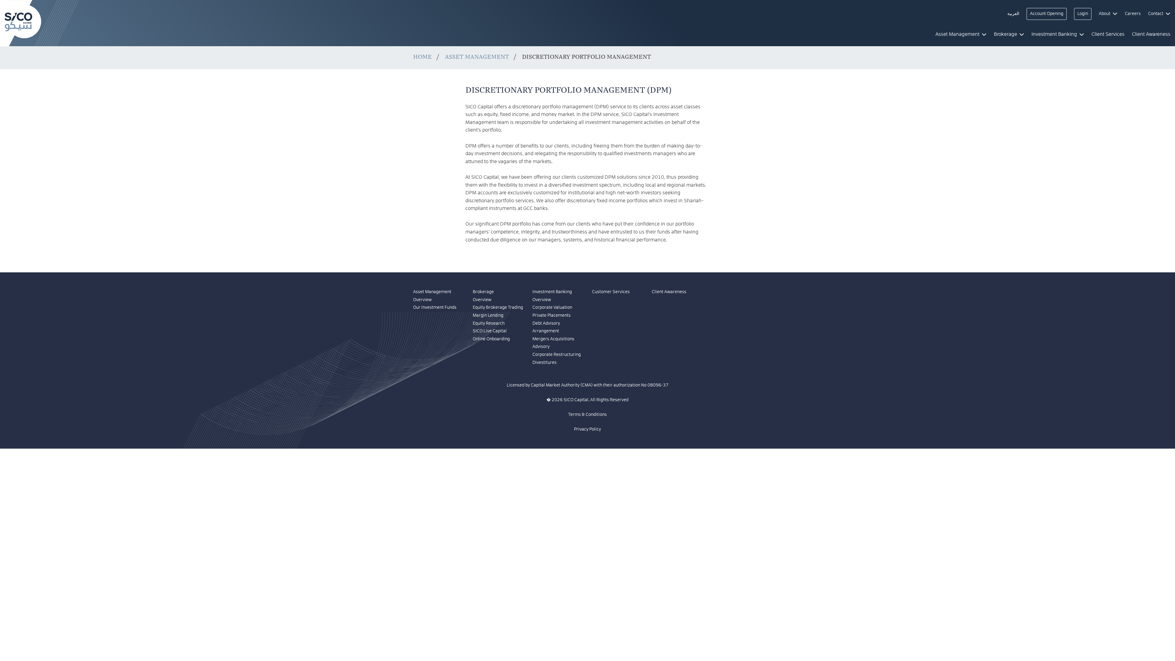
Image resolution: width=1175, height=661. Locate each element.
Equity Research (489, 323)
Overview (422, 300)
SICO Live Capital (490, 331)
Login (1082, 14)
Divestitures (544, 362)
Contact (1155, 14)
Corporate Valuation (552, 307)
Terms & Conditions (587, 415)
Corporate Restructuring (556, 355)
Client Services (1108, 34)
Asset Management (477, 57)
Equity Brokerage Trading (498, 307)
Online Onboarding (491, 339)
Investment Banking (552, 292)
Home (422, 57)
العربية (1013, 14)
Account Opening (1046, 14)
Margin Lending (488, 315)
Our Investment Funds (435, 307)
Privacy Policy (587, 429)
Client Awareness (669, 292)
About (1104, 14)
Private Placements (551, 315)
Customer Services (611, 292)
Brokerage (483, 292)
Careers (1133, 14)
